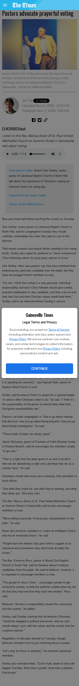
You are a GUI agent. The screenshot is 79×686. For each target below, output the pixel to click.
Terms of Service (59, 329)
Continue (39, 368)
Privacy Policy (17, 339)
